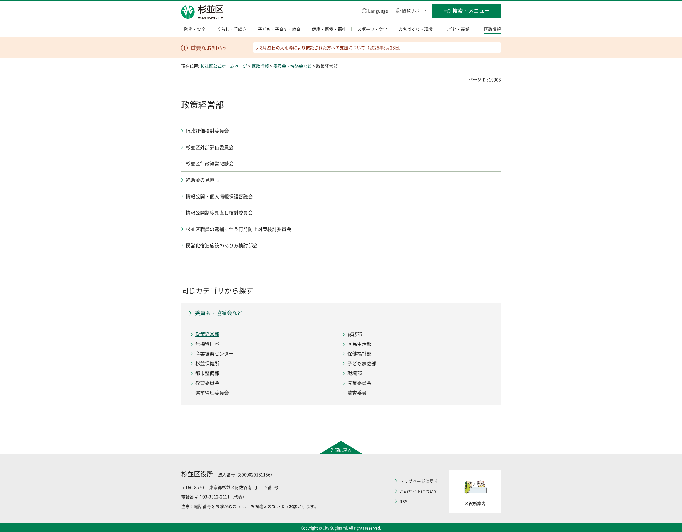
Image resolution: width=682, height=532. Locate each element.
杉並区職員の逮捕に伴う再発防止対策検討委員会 (238, 229)
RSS (404, 501)
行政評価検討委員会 (207, 130)
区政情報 (260, 66)
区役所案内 (475, 503)
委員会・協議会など (292, 66)
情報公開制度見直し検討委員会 (219, 212)
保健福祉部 (359, 353)
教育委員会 (207, 382)
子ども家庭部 (361, 363)
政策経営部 (207, 334)
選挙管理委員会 (212, 392)
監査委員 (357, 392)
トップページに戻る (419, 481)
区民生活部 (359, 344)
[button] (375, 10)
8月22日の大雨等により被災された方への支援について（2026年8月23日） (331, 47)
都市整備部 (207, 373)
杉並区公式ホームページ (223, 66)
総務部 (354, 334)
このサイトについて (419, 491)
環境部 (354, 373)
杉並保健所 (207, 363)
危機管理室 (207, 344)
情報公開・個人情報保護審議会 (219, 196)
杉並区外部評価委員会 (210, 147)
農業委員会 (359, 382)
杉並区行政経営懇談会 (210, 163)
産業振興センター (214, 353)
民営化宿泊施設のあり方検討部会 (222, 245)
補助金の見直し (202, 179)
